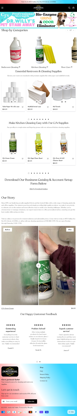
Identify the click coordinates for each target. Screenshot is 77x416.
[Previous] (16, 2)
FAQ (41, 371)
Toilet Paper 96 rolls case (11, 107)
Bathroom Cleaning (10, 67)
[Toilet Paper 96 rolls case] (13, 92)
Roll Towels (56, 107)
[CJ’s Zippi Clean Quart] (38, 144)
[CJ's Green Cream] (13, 144)
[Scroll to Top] (73, 406)
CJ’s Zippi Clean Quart (35, 158)
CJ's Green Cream (9, 158)
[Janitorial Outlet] (38, 8)
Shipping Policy (45, 378)
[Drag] (38, 265)
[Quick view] (15, 101)
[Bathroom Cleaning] (15, 50)
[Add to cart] (11, 101)
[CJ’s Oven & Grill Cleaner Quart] (64, 144)
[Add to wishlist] (22, 107)
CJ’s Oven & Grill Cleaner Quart (58, 159)
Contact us (43, 381)
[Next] (61, 2)
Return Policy (44, 374)
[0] (73, 8)
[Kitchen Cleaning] (45, 50)
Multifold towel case (34, 107)
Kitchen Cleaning (39, 67)
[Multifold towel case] (38, 92)
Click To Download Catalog (39, 189)
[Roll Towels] (64, 92)
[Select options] (62, 101)
